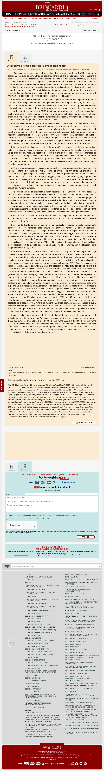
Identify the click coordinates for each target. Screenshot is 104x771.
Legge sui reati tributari (74, 631)
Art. (13, 30)
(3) (70, 95)
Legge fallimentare (72, 577)
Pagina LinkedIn (85, 763)
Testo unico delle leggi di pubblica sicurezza (82, 655)
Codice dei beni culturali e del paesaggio (40, 627)
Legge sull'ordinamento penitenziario (79, 624)
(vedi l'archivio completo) (52, 490)
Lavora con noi (52, 759)
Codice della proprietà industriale (38, 652)
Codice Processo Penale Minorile (38, 610)
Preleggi (28, 582)
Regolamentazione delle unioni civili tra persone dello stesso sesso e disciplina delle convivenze (40, 696)
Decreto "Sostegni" (32, 683)
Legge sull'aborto (32, 675)
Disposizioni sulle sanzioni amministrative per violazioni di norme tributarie (81, 710)
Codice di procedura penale (35, 603)
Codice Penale (36, 18)
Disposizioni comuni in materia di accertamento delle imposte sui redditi (80, 695)
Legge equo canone (72, 596)
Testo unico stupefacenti (74, 652)
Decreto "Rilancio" (32, 686)
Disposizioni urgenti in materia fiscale (79, 703)
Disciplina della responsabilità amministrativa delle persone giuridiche (80, 607)
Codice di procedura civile (35, 589)
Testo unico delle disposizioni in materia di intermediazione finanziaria (81, 667)
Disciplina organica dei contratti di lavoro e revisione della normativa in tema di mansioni (42, 716)
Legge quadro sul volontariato (77, 610)
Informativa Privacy (51, 757)
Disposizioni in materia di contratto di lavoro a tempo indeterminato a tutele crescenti (42, 720)
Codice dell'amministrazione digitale (39, 654)
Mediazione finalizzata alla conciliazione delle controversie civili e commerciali (80, 621)
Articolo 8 (31, 26)
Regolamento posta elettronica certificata (81, 725)
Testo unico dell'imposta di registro (78, 689)
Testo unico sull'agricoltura (76, 673)
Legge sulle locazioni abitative (76, 594)
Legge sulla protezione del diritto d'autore (81, 580)
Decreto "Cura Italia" (33, 689)
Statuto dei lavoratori (33, 713)
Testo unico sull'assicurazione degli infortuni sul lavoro (79, 658)
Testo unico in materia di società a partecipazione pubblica (78, 679)
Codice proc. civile (21, 18)
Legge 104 (28, 710)
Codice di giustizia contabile (36, 646)
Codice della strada (32, 613)
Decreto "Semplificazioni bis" (25, 25)
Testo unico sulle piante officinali (78, 676)
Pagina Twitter (81, 763)
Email (8, 494)
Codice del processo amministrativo (39, 632)
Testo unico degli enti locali (76, 641)
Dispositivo (11, 470)
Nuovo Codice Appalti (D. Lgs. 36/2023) (38, 577)
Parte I (44, 25)
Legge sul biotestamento (34, 707)
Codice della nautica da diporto (37, 649)
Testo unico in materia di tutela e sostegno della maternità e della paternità (81, 635)
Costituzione (64, 18)
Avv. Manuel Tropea (58, 753)
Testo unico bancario (73, 644)
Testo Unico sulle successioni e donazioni (81, 683)
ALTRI (73, 18)
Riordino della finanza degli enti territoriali (82, 722)
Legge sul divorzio (32, 692)
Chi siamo (69, 757)
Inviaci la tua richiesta (21, 555)
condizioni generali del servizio (37, 515)
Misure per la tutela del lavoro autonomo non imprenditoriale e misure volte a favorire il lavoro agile (43, 725)
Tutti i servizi (94, 18)
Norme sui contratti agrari (75, 587)
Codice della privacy (33, 619)
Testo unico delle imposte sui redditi (79, 686)
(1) (56, 119)
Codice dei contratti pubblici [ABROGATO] (40, 630)
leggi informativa (72, 515)
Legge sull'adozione (32, 700)
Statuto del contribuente (74, 720)
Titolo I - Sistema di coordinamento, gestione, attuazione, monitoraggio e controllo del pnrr (67, 69)
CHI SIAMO (76, 22)
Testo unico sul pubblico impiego (77, 638)
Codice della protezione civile (36, 663)
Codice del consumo (32, 621)
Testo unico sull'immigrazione (76, 649)
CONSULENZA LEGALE (90, 22)
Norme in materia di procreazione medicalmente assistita (38, 703)
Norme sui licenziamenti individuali (38, 734)
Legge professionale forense (76, 574)
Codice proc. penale (50, 18)
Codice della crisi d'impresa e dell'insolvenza (42, 665)
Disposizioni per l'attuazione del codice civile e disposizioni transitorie (42, 586)
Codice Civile (8, 18)
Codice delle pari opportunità (36, 643)
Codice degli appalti (32, 668)
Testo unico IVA (70, 691)
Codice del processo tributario (37, 616)
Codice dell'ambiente (33, 638)
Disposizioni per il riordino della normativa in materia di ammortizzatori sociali (42, 730)
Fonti (13, 25)
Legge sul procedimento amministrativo (80, 599)
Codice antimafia (31, 657)
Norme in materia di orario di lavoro (39, 737)
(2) (83, 311)
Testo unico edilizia (72, 647)
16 (27, 221)
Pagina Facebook (76, 763)
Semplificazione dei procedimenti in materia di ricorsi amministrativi (81, 602)
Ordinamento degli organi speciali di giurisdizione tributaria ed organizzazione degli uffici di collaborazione (81, 715)
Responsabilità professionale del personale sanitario (78, 590)
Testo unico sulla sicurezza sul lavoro (80, 670)
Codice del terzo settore (35, 660)
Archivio (75, 757)
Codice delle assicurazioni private (38, 624)
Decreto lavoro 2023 (33, 678)
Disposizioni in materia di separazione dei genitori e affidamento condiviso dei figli (41, 671)
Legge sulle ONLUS (72, 613)
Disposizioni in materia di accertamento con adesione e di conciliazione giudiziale (81, 706)
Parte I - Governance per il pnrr (35, 69)
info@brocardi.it (40, 757)
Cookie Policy (61, 757)
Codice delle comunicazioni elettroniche (40, 641)
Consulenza (25, 61)
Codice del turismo (32, 635)
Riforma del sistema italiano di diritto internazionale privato (79, 628)
